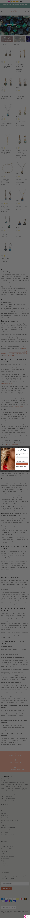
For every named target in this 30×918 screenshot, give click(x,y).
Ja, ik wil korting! (22, 463)
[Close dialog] (28, 448)
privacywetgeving (24, 467)
